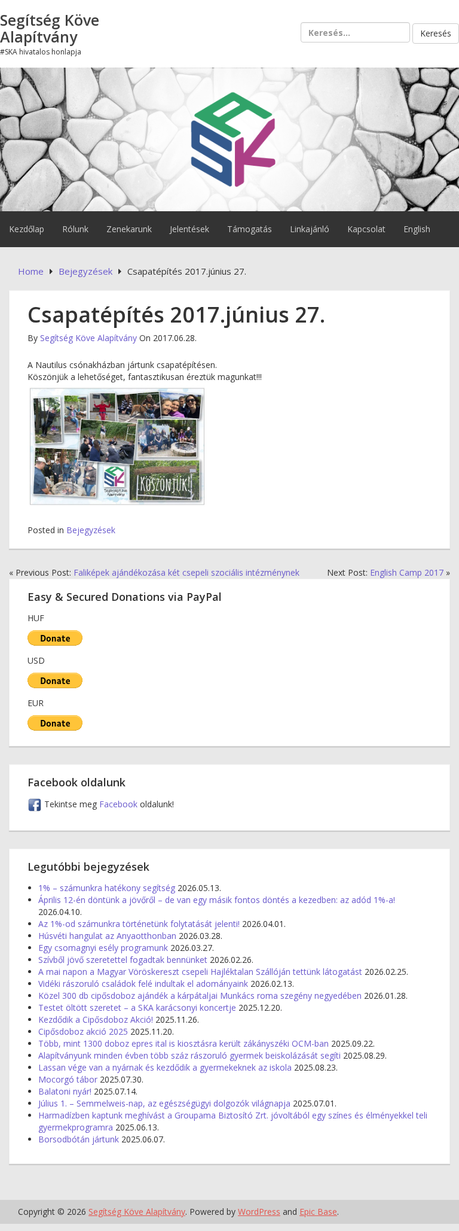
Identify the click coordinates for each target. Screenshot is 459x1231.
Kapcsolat (366, 229)
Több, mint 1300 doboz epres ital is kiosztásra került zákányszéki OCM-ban (183, 1043)
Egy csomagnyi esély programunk (103, 947)
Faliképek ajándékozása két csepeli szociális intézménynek (186, 572)
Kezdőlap (26, 229)
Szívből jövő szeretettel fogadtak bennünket (122, 959)
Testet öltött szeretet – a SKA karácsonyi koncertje (137, 1007)
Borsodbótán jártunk (78, 1139)
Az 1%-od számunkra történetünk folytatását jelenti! (139, 923)
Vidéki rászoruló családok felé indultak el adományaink (143, 983)
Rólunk (75, 229)
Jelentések (189, 229)
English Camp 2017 (406, 572)
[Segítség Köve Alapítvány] (229, 138)
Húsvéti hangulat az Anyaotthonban (107, 935)
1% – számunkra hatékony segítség (106, 887)
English (416, 229)
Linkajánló (309, 229)
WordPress (259, 1211)
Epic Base (318, 1211)
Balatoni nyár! (64, 1091)
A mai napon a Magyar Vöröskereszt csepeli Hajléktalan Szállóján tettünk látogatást (200, 971)
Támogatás (249, 229)
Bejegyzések (90, 530)
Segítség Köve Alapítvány (49, 28)
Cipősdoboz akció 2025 (83, 1031)
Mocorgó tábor (67, 1079)
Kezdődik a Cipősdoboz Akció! (95, 1019)
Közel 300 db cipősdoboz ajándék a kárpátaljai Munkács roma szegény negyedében (200, 995)
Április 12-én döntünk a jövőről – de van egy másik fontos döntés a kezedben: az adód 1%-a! (216, 899)
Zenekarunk (129, 229)
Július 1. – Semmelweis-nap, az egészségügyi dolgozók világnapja (164, 1103)
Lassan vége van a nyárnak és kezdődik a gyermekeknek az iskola (165, 1067)
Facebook (119, 804)
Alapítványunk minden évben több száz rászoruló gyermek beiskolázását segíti (189, 1055)
